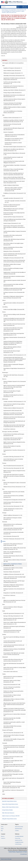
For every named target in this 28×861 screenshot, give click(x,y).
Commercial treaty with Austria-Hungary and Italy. (13, 129)
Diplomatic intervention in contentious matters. (14, 277)
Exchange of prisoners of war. (14, 293)
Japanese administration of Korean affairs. (13, 248)
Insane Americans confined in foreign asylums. (14, 405)
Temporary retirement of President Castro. (13, 757)
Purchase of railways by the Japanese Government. (11, 205)
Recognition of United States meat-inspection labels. (13, 334)
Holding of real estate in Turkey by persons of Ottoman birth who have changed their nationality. (14, 710)
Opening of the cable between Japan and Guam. (14, 240)
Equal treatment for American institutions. (12, 677)
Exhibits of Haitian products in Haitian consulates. (14, 108)
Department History (18, 828)
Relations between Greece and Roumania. (12, 525)
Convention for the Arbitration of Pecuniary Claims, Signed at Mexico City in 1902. (13, 329)
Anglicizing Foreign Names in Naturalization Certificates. (14, 135)
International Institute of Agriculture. (14, 166)
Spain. (3, 611)
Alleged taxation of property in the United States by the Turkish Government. (14, 705)
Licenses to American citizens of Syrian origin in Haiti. (14, 100)
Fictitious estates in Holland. (13, 408)
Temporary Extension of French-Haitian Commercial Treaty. (12, 104)
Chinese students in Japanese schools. (14, 281)
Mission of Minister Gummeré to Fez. (14, 382)
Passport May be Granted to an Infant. (13, 143)
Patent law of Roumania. (13, 538)
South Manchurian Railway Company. (14, 232)
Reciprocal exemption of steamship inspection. (14, 213)
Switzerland (5, 657)
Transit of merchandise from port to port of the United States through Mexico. (14, 320)
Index (3, 794)
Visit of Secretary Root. (13, 468)
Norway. (4, 454)
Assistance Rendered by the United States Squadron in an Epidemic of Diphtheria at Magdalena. (12, 343)
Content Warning (18, 844)
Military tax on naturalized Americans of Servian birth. (14, 601)
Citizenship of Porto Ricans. (13, 75)
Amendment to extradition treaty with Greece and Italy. (13, 150)
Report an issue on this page (6, 859)
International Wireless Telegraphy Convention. (12, 775)
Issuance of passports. (8, 132)
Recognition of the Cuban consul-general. (12, 236)
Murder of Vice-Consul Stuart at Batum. (12, 564)
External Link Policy (18, 840)
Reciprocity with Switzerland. (14, 664)
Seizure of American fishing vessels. (14, 315)
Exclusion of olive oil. (12, 117)
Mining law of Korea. (11, 251)
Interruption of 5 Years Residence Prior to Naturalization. (14, 139)
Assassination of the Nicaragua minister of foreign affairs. (12, 439)
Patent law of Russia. (11, 571)
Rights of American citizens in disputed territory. (14, 443)
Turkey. (4, 674)
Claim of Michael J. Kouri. (12, 70)
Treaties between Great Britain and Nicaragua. (13, 435)
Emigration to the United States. (13, 375)
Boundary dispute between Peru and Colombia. (14, 492)
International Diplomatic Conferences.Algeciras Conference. (12, 771)
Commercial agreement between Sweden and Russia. (13, 645)
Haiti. (3, 65)
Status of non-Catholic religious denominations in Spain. (14, 623)
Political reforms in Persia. (14, 486)
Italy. (3, 115)
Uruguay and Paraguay (7, 730)
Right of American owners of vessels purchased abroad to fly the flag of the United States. (14, 387)
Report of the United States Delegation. (12, 783)
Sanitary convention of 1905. (14, 355)
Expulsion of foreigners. (12, 68)
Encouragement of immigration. (14, 499)
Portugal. (4, 512)
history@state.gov (23, 854)
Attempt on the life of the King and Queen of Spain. (13, 619)
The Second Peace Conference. (13, 791)
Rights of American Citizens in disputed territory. (14, 471)
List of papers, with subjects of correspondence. (13, 63)
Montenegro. (5, 372)
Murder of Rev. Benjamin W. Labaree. (14, 483)
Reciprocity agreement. (13, 613)
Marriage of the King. (13, 616)
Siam (3, 604)
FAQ (2, 830)
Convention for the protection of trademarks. (13, 533)
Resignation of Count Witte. (13, 592)
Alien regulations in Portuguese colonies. (12, 518)
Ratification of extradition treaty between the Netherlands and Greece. (13, 414)
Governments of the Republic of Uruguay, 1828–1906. (14, 740)
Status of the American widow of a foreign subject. (14, 668)
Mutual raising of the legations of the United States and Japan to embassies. (14, 227)
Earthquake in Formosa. (13, 257)
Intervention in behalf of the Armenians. (12, 727)
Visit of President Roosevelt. (13, 465)
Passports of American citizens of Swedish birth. (14, 649)
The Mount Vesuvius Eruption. (14, 146)
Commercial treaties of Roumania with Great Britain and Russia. (13, 529)
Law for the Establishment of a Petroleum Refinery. (12, 112)
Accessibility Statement (19, 836)
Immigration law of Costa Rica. (14, 451)
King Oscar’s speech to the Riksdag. (14, 637)
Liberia (4, 300)
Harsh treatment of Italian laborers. (14, 154)
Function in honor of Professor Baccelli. (12, 125)
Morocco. (4, 379)
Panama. (4, 463)
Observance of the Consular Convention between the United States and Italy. (13, 189)
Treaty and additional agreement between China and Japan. (14, 220)
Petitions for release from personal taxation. (13, 692)
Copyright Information (19, 842)
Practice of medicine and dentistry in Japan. (13, 269)
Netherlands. (5, 399)
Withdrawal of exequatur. (12, 73)
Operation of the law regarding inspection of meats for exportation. (13, 174)
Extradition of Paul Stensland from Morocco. (13, 396)
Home (2, 826)
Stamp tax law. (11, 684)
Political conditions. (12, 515)
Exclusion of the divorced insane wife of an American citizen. (13, 660)
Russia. (4, 541)
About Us (2, 836)
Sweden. (4, 634)
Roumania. (4, 521)
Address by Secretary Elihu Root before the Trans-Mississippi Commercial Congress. (14, 766)
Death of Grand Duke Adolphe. (13, 309)
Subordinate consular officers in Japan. (12, 265)
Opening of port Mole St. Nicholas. (14, 90)
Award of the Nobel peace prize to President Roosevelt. (13, 460)
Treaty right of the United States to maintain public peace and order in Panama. (14, 476)
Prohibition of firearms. (13, 574)
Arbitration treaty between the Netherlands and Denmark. (14, 417)
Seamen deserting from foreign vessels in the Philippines (13, 162)
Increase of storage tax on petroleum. (11, 688)
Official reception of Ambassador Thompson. (13, 365)
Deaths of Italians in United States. (11, 185)
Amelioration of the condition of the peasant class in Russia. (14, 548)
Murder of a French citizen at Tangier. (11, 391)
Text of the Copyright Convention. (15, 201)
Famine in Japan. (12, 223)
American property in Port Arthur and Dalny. (13, 285)
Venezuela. (4, 743)
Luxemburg (5, 307)
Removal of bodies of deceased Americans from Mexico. (14, 324)
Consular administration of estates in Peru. (13, 509)
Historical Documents (19, 826)
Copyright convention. (13, 198)
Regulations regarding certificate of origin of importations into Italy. (13, 121)
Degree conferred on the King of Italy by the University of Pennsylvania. (14, 178)
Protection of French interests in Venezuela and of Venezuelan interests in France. (14, 747)
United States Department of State (17, 851)
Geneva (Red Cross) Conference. (10, 671)
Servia (3, 597)
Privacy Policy (17, 838)
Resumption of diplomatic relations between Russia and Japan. (13, 585)
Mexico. (4, 312)
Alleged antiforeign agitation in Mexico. (12, 347)
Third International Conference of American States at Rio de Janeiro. (13, 787)
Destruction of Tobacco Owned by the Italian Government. (13, 170)
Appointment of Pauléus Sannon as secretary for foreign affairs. (14, 79)
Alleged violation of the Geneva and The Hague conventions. (14, 581)
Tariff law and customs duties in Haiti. (12, 83)
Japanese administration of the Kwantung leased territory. (14, 254)
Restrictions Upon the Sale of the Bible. (12, 719)
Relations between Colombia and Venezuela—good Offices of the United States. (13, 753)
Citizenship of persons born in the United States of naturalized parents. (14, 426)
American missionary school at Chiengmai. (13, 607)
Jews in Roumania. (11, 536)
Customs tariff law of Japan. (13, 216)
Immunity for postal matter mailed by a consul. (14, 723)
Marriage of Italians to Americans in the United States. (14, 182)
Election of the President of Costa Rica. (12, 447)
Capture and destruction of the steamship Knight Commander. (14, 577)
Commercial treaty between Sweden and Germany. (12, 641)
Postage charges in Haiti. (12, 92)
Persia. (3, 480)
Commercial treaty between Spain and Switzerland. (12, 631)
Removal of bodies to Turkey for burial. (12, 696)
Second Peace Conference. (9, 429)
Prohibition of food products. (14, 193)
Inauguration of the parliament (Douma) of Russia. (13, 544)
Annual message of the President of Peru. (12, 503)
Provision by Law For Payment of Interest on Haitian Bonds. (13, 87)
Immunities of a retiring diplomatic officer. (13, 761)
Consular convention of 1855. (14, 401)
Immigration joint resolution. (13, 303)
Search (2, 828)
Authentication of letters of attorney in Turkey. (13, 700)
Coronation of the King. (13, 456)
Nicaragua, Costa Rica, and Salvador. (10, 431)
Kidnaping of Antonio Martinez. (14, 338)
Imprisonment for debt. (12, 410)
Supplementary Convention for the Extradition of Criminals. (14, 273)
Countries (17, 830)
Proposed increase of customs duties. (14, 715)
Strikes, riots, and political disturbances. (12, 552)
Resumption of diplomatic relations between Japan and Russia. (13, 297)
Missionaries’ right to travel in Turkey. (11, 681)
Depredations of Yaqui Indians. (14, 369)
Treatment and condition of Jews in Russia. (13, 568)
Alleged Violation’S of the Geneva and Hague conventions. (13, 209)
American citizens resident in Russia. (14, 560)
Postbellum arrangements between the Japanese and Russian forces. (14, 289)
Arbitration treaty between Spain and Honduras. (14, 627)
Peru (3, 489)
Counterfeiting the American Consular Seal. (13, 158)
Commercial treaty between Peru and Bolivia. (13, 496)
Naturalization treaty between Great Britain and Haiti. (14, 96)
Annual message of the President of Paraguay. (13, 736)
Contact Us (3, 838)
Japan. (3, 195)
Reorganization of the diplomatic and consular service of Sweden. (13, 653)
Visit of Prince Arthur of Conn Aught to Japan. (13, 244)
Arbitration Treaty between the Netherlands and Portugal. (14, 422)
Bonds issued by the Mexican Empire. (11, 351)
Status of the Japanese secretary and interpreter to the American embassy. (14, 261)
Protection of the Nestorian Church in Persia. (13, 556)
